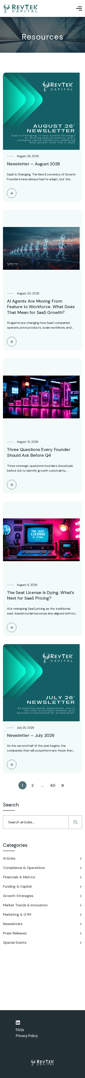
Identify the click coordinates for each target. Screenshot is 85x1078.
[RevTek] (20, 8)
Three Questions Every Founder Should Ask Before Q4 (38, 452)
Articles (9, 858)
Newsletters (13, 923)
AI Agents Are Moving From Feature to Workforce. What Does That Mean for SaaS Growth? (41, 306)
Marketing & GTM (17, 914)
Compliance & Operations (24, 867)
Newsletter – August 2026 (33, 164)
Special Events (14, 942)
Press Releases (14, 933)
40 (52, 785)
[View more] (11, 193)
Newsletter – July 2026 (31, 735)
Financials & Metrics (19, 877)
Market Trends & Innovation (25, 905)
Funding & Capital (17, 886)
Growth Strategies (18, 895)
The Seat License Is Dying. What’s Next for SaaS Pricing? (40, 595)
